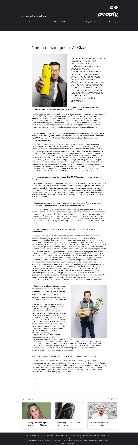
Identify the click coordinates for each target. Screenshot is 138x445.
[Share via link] (38, 385)
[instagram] (116, 7)
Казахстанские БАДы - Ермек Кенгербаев (99, 423)
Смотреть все (112, 399)
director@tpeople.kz (75, 441)
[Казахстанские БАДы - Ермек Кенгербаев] (102, 410)
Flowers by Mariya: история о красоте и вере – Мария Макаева (35, 423)
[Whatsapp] (111, 7)
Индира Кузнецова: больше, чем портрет (69, 423)
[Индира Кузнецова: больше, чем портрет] (69, 410)
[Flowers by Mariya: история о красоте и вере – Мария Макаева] (36, 410)
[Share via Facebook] (33, 385)
